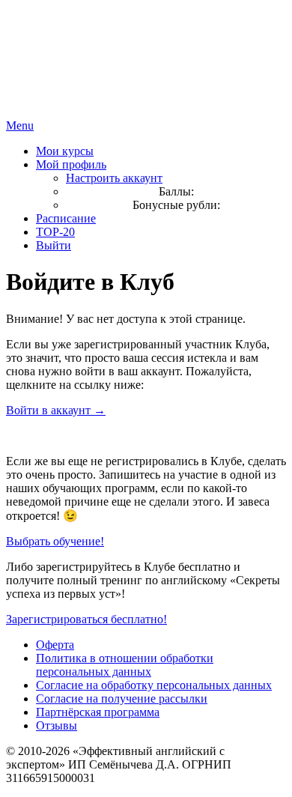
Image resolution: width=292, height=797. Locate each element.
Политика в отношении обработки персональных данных (124, 665)
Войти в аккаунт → (56, 410)
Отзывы (56, 725)
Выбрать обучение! (55, 541)
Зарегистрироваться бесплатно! (86, 619)
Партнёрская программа (97, 712)
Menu (20, 125)
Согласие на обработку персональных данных (154, 685)
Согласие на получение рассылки (121, 698)
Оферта (55, 644)
